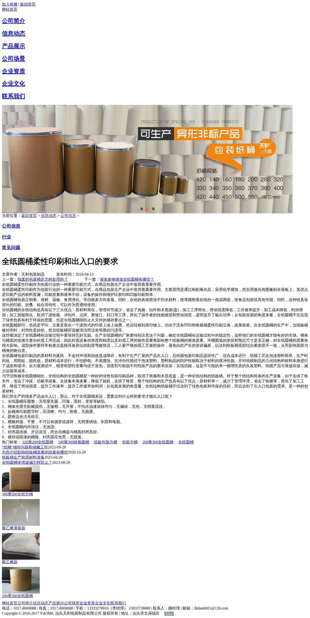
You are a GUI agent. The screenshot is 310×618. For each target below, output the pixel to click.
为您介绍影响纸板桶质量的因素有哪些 (35, 452)
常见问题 (11, 247)
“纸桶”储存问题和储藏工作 (25, 447)
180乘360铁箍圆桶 (73, 442)
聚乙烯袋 (9, 562)
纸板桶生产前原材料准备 (23, 457)
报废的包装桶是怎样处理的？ (42, 279)
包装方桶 (130, 442)
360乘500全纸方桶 (17, 494)
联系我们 (13, 96)
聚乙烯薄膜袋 (13, 528)
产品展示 (13, 46)
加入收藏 (9, 4)
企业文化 (13, 83)
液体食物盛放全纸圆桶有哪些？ (127, 279)
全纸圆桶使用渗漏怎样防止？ (27, 462)
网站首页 (9, 9)
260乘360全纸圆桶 (157, 442)
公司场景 (13, 58)
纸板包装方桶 (105, 442)
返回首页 (28, 4)
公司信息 (68, 216)
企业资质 (13, 71)
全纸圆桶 (186, 442)
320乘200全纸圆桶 (37, 442)
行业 (6, 236)
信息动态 (13, 33)
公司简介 (13, 21)
